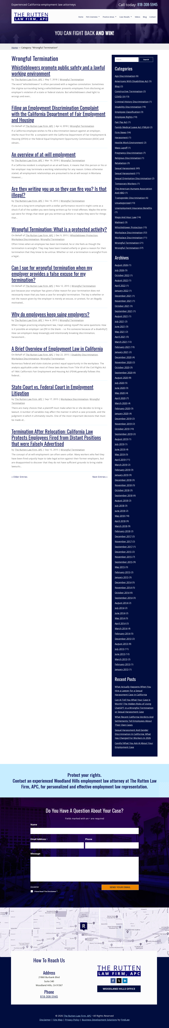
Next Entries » (99, 476)
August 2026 (121, 265)
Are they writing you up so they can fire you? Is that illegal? (59, 191)
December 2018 (123, 480)
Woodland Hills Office (119, 988)
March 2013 (121, 659)
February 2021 (122, 347)
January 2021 (121, 352)
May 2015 (120, 567)
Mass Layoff (121, 147)
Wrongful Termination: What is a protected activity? (59, 229)
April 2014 (120, 623)
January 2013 (121, 669)
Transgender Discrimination (130, 197)
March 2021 (121, 341)
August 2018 (121, 500)
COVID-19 (120, 96)
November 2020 (123, 362)
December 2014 (123, 582)
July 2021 (119, 321)
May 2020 (120, 392)
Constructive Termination (128, 91)
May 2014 (120, 618)
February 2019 (122, 469)
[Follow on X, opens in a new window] (119, 980)
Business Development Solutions (99, 1019)
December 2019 (123, 418)
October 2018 (122, 490)
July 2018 (119, 505)
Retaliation (120, 163)
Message (35, 853)
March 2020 (121, 403)
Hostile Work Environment (129, 142)
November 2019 (123, 423)
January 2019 (121, 474)
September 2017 (123, 546)
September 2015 (123, 561)
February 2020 (122, 408)
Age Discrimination (125, 76)
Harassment (121, 137)
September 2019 (123, 434)
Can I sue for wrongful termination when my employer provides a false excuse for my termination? (52, 273)
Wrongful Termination (72, 79)
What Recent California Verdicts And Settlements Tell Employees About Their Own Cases (134, 720)
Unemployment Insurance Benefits (133, 208)
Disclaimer (34, 887)
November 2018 (123, 485)
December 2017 (123, 536)
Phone (88, 839)
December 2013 (123, 638)
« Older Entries (19, 476)
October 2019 (122, 428)
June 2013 (120, 654)
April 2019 (120, 459)
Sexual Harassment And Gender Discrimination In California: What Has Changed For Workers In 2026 (133, 734)
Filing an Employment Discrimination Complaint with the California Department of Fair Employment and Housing (58, 113)
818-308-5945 (147, 4)
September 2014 (123, 597)
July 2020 (119, 382)
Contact (152, 17)
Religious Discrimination (128, 157)
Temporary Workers (125, 183)
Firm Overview (91, 17)
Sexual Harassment (125, 168)
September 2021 (123, 311)
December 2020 (123, 357)
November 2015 (123, 556)
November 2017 (123, 541)
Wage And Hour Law (125, 217)
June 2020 (120, 387)
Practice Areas (108, 17)
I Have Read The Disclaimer (46, 891)
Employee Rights (124, 116)
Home (80, 17)
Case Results (124, 17)
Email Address (39, 839)
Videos (137, 17)
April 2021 (120, 336)
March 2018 (121, 526)
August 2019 (121, 439)
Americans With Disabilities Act (131, 81)
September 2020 (123, 372)
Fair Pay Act (121, 122)
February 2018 (122, 531)
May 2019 (120, 454)
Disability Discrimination (84, 354)
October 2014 (122, 592)
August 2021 (121, 316)
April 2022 (120, 285)
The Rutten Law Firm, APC (28, 79)
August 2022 (121, 280)
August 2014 (121, 602)
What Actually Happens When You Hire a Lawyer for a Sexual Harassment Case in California (133, 690)
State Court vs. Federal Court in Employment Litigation (52, 390)
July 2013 (119, 649)
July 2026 (119, 270)
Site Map (58, 1019)
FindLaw (125, 1019)
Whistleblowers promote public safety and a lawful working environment (58, 70)
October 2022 (122, 275)
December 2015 (123, 551)
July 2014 (119, 607)
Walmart (119, 222)
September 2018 (123, 495)
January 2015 (121, 577)
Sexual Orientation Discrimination (133, 178)
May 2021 (120, 331)
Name (33, 824)
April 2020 (120, 398)
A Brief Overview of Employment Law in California (57, 348)
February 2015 (122, 572)
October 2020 (122, 367)
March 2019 (121, 464)
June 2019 (120, 449)
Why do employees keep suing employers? (50, 314)
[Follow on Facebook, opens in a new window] (113, 980)
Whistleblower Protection (84, 235)
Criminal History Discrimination (131, 101)
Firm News (120, 132)
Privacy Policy (72, 1019)
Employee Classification (127, 111)
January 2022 (121, 290)
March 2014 (121, 628)
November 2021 (123, 300)
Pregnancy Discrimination (128, 152)
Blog (145, 17)
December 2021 (123, 295)
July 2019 (119, 444)
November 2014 (123, 587)
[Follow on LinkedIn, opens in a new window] (124, 980)
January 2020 (121, 413)
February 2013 (122, 664)
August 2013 (121, 643)
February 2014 (122, 633)
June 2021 (120, 326)
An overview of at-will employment (44, 154)
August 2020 (121, 377)
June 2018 (120, 510)
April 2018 (120, 521)
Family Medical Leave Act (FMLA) (132, 127)
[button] (166, 1010)
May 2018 (120, 515)
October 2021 (122, 305)
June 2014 (120, 613)
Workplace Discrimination (25, 239)
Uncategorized (123, 202)
